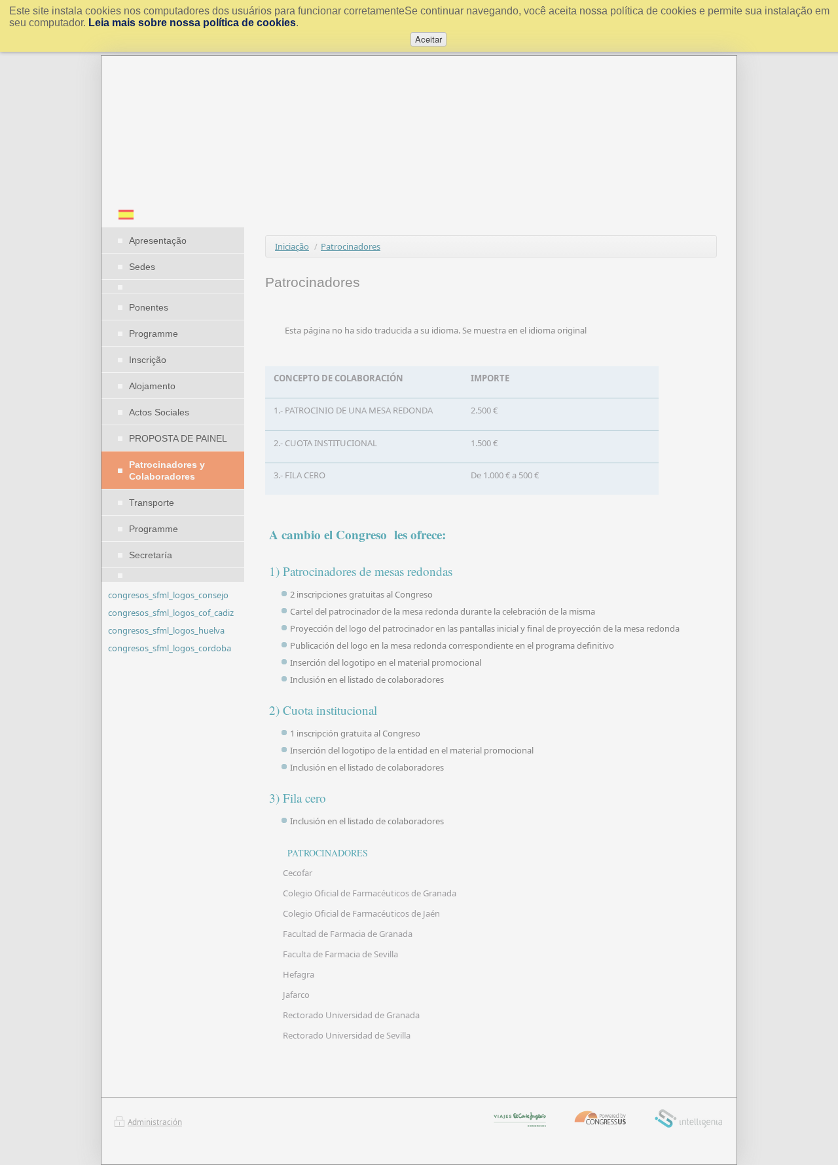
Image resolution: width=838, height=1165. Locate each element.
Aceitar (428, 39)
